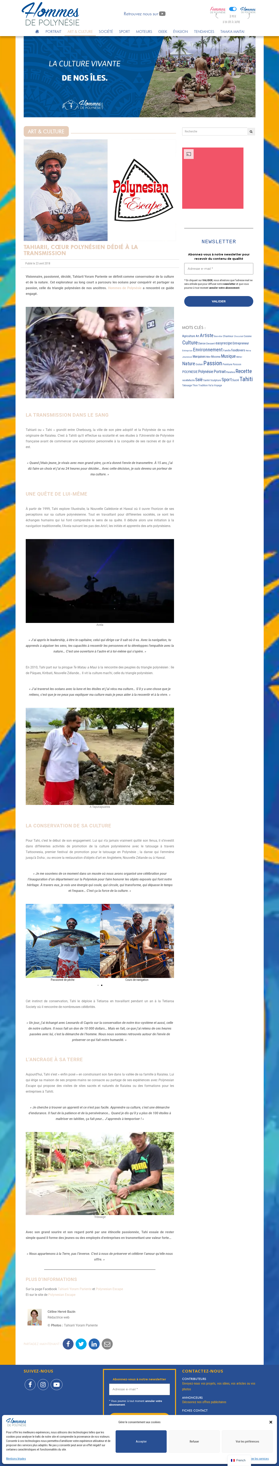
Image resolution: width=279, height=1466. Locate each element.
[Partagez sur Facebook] (68, 1343)
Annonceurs (192, 1397)
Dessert (210, 343)
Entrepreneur (241, 343)
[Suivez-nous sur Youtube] (57, 1381)
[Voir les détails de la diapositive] (140, 76)
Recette (243, 371)
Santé (206, 380)
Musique (228, 356)
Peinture (227, 364)
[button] (271, 1422)
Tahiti (246, 379)
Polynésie (205, 371)
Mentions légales (16, 1458)
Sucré (235, 380)
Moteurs (144, 31)
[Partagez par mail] (107, 1343)
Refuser (194, 1441)
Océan (199, 364)
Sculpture (215, 380)
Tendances (204, 31)
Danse (202, 343)
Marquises (199, 356)
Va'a (210, 385)
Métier (239, 357)
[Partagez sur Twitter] (81, 1343)
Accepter (141, 1441)
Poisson (237, 364)
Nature (188, 363)
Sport (124, 31)
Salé (199, 379)
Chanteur (228, 336)
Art (197, 336)
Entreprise (187, 350)
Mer (208, 356)
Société (106, 31)
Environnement (208, 350)
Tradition (203, 385)
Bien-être (218, 336)
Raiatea (230, 372)
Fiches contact (195, 1410)
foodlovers (238, 350)
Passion (212, 363)
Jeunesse (187, 357)
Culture (190, 343)
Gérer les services (258, 1458)
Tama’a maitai (232, 31)
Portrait (53, 31)
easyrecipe (223, 343)
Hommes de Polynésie (125, 288)
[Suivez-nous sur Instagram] (43, 1381)
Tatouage (187, 385)
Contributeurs (194, 1379)
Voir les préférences (247, 1441)
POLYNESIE (190, 372)
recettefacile (188, 380)
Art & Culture (80, 31)
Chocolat (238, 336)
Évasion (180, 31)
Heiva (248, 350)
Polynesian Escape (109, 1289)
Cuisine (247, 336)
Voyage (218, 385)
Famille (227, 350)
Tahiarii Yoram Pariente (75, 1289)
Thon (195, 385)
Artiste (206, 335)
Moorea (215, 356)
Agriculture (188, 336)
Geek (162, 31)
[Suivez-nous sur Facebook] (30, 1381)
